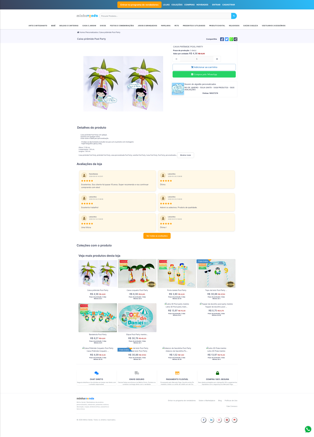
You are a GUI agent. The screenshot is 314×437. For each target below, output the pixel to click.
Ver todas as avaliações (157, 236)
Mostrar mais (185, 155)
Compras (189, 4)
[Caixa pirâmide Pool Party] (123, 84)
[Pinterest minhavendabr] (226, 420)
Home (82, 32)
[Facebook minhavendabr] (203, 420)
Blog (220, 400)
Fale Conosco (232, 406)
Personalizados (92, 32)
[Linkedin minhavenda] (211, 420)
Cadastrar (228, 4)
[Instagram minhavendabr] (219, 420)
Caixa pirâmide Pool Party (109, 32)
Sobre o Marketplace (207, 400)
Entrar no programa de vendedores (139, 4)
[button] (203, 4)
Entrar (216, 4)
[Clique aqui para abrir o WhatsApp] (308, 429)
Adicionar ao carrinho (205, 67)
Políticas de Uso (231, 400)
